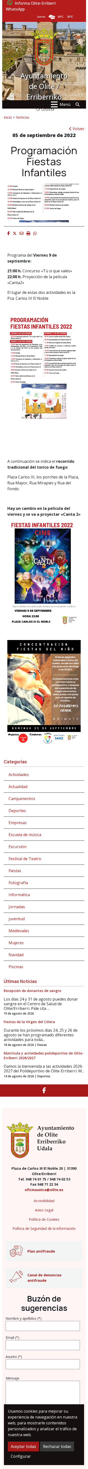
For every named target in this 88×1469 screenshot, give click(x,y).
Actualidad (18, 786)
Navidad (16, 954)
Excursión (17, 846)
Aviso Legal (44, 1210)
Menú (65, 104)
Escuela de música (25, 834)
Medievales (19, 930)
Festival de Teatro (25, 858)
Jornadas (17, 906)
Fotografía (18, 882)
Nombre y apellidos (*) (24, 1318)
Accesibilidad (44, 1200)
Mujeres (16, 942)
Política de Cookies (44, 1219)
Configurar (21, 1456)
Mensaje (12, 1378)
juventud (17, 918)
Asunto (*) (14, 1356)
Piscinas (16, 966)
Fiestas (15, 870)
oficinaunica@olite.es (44, 1189)
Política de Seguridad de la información (44, 1228)
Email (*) (12, 1337)
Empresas (18, 822)
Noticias (22, 117)
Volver (78, 128)
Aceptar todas (23, 1446)
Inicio (8, 117)
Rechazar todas (57, 1446)
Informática (19, 894)
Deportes (17, 810)
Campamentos (22, 798)
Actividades (19, 774)
